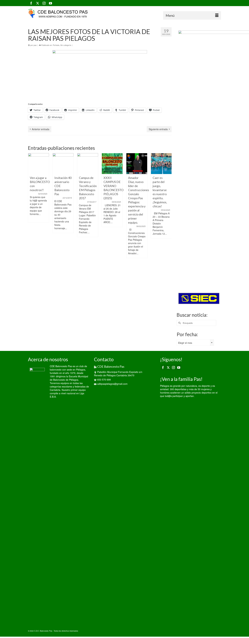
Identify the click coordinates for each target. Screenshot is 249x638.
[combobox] (195, 342)
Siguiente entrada (158, 129)
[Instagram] (44, 3)
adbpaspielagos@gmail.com (112, 383)
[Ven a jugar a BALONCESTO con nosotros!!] (38, 163)
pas (35, 45)
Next (169, 214)
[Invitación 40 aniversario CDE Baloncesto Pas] (63, 163)
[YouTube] (50, 3)
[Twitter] (37, 3)
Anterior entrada (40, 129)
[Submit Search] (179, 323)
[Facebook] (31, 3)
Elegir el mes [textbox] (185, 342)
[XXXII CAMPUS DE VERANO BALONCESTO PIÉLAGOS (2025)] (112, 163)
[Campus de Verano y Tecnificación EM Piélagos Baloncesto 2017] (87, 163)
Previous (31, 214)
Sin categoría (65, 45)
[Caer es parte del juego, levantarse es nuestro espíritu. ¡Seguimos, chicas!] (161, 163)
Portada (56, 45)
